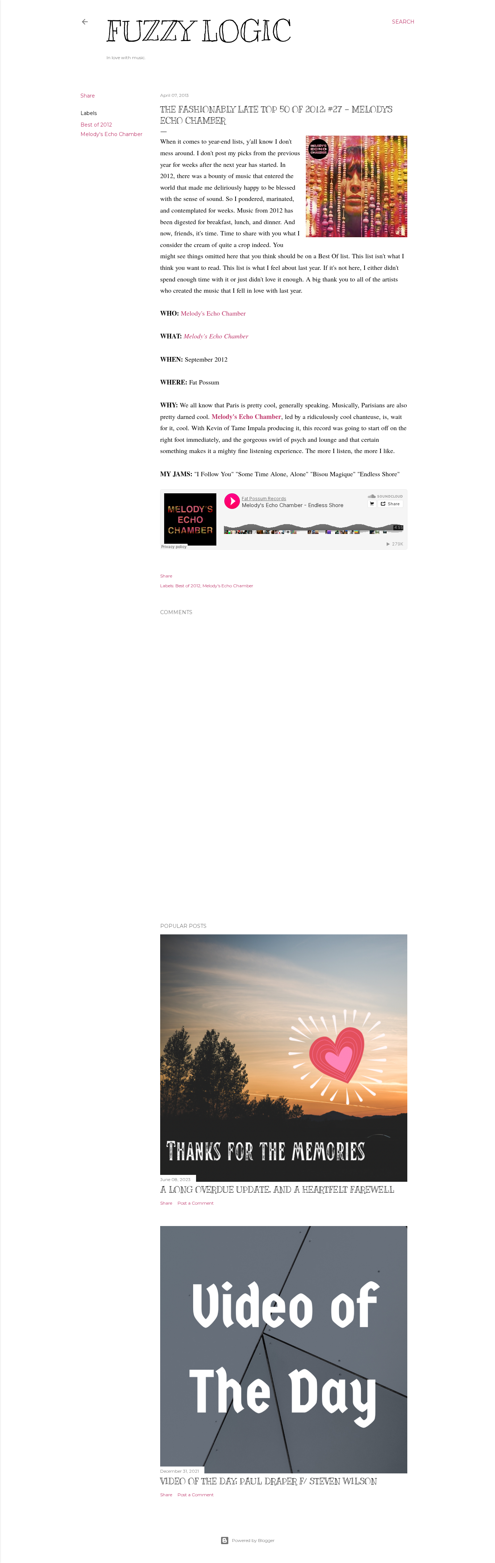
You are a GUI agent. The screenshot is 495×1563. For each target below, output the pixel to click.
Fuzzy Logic (199, 31)
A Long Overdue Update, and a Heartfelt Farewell (277, 1189)
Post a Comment (196, 1203)
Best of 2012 (96, 125)
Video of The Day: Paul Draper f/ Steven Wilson (268, 1481)
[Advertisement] (283, 854)
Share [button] (87, 95)
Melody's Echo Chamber (111, 134)
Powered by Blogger (253, 1540)
